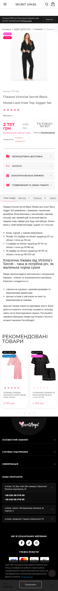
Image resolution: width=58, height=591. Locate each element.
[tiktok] (29, 543)
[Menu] (5, 4)
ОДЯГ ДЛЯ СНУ (22, 29)
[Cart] (53, 4)
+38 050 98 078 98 (15, 495)
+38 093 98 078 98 (14, 499)
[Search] (47, 4)
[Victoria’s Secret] (44, 125)
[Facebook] (22, 543)
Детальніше (26, 21)
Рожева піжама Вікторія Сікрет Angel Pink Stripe (15, 394)
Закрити (49, 19)
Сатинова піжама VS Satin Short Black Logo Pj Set (44, 394)
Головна (6, 29)
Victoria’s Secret (47, 132)
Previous (25, 413)
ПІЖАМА (38, 29)
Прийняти (30, 584)
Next (34, 413)
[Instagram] (36, 543)
